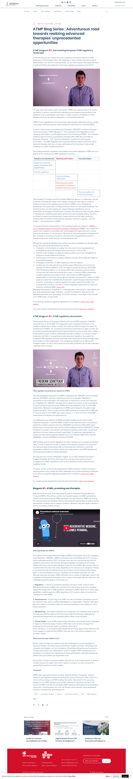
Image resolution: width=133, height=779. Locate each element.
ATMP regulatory (91, 694)
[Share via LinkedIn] (43, 705)
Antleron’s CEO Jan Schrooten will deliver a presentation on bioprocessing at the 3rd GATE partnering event (95, 739)
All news (27, 11)
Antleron (59, 694)
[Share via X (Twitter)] (38, 705)
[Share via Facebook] (34, 705)
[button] (42, 5)
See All (107, 717)
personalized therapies (47, 694)
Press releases (45, 11)
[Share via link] (47, 705)
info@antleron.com (71, 763)
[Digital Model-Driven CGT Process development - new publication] (66, 727)
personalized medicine (71, 694)
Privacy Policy (71, 776)
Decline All (116, 776)
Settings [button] (107, 776)
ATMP (35, 694)
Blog (78, 11)
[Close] (131, 776)
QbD (82, 694)
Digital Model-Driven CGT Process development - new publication (66, 739)
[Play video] (66, 87)
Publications (58, 11)
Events (35, 11)
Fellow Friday (69, 11)
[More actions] (99, 24)
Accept (125, 776)
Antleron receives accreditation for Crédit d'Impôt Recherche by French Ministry (36, 739)
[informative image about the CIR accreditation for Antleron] (37, 727)
